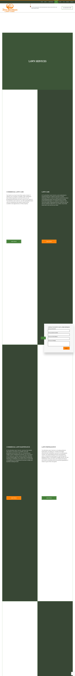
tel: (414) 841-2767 (67, 7)
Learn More (14, 241)
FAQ (64, 1)
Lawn (56, 1)
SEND (66, 348)
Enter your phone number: (53, 332)
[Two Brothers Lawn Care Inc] (9, 7)
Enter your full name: (52, 328)
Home (42, 1)
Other (60, 1)
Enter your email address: (53, 336)
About (45, 1)
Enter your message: (52, 340)
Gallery (67, 1)
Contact (71, 1)
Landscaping (51, 1)
